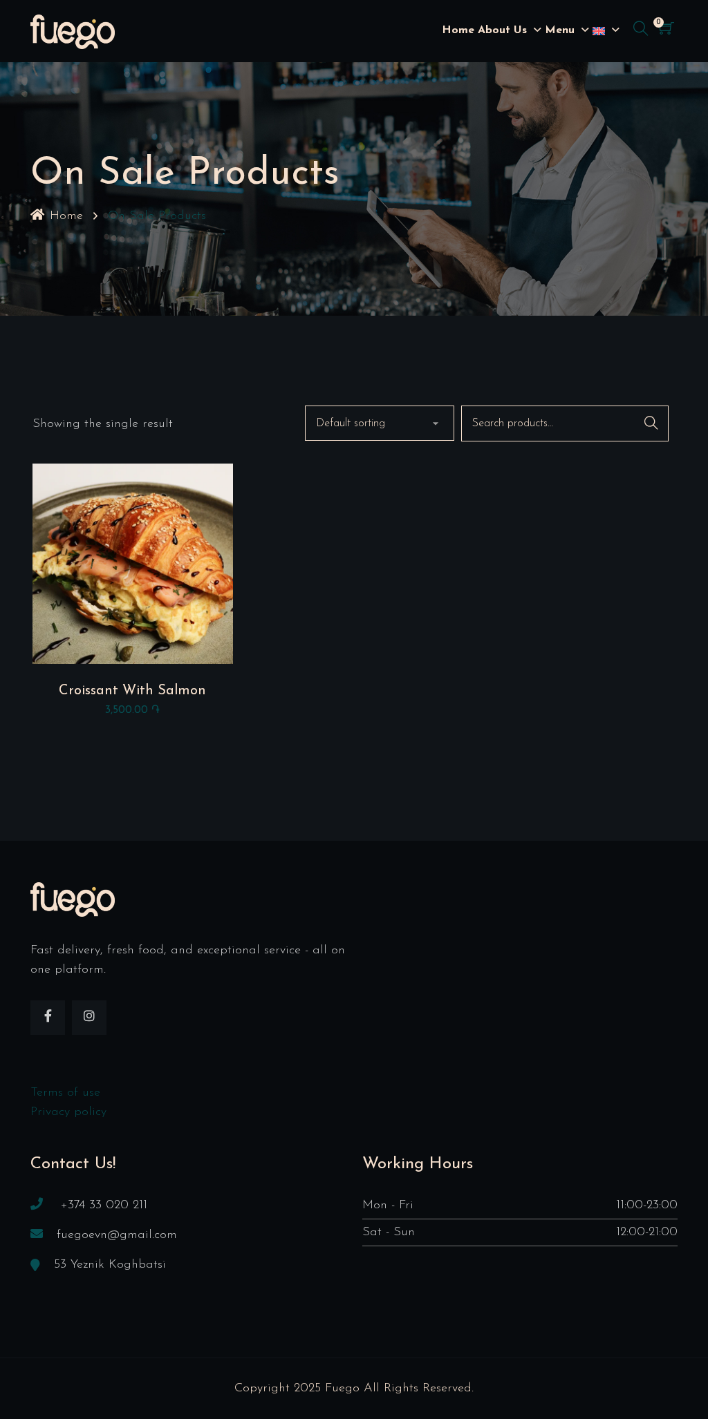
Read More (132, 567)
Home (458, 30)
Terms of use (65, 1093)
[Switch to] (599, 31)
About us (502, 30)
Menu (560, 30)
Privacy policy (68, 1112)
